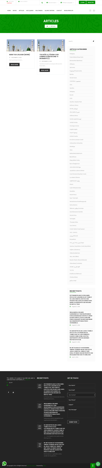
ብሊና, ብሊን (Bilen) (74, 256)
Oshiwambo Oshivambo (76, 143)
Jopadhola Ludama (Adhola (77, 170)
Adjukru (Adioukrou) (75, 249)
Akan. (71, 150)
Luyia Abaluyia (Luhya (75, 187)
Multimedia (39, 10)
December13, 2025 (16, 57)
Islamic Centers (49, 10)
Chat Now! (9, 3)
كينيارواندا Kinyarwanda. (76, 71)
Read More (14, 65)
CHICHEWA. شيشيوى (75, 81)
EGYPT (11, 382)
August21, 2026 (76, 306)
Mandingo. (72, 146)
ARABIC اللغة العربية (75, 266)
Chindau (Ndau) (74, 277)
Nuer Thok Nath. (74, 198)
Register (91, 2)
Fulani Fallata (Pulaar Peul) (76, 57)
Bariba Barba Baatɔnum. (76, 153)
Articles (21, 10)
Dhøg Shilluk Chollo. (75, 160)
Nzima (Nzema (73, 205)
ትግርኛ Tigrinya (73, 132)
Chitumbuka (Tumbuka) (76, 263)
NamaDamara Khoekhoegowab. (78, 201)
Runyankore (73, 239)
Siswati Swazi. (73, 77)
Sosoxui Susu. (73, 215)
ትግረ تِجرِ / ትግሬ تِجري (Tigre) (77, 242)
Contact (59, 10)
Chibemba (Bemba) (75, 253)
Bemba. (72, 74)
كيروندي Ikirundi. (74, 236)
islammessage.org (31, 465)
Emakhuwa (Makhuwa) (75, 273)
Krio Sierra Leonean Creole (76, 139)
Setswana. (72, 67)
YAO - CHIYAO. (73, 232)
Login (82, 2)
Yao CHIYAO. (73, 225)
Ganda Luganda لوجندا (75, 119)
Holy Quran (29, 10)
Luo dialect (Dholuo (75, 177)
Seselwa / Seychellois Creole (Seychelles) (80, 246)
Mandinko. (72, 191)
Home (9, 10)
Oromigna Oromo (74, 126)
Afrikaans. (72, 64)
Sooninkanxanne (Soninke (76, 211)
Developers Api (68, 10)
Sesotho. (72, 88)
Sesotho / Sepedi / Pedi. (76, 101)
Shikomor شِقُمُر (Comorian (77, 208)
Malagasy (72, 53)
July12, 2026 (75, 357)
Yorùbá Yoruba (73, 122)
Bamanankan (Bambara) (76, 60)
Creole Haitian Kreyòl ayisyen (77, 229)
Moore (71, 184)
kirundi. (71, 95)
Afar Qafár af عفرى (75, 112)
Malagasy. (72, 91)
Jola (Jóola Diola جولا (75, 167)
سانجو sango (73, 280)
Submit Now (73, 422)
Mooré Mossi (73, 194)
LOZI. (71, 98)
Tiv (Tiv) (72, 270)
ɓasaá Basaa (73, 156)
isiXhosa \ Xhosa (74, 105)
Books (15, 10)
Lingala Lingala (73, 129)
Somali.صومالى (74, 108)
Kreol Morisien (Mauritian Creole (78, 174)
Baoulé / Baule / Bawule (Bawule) (78, 260)
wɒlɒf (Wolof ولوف (75, 181)
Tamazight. (73, 218)
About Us (28, 379)
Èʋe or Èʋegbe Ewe (75, 163)
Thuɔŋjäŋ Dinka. (74, 222)
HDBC (44, 465)
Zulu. (71, 84)
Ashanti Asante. (74, 136)
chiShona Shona (74, 115)
